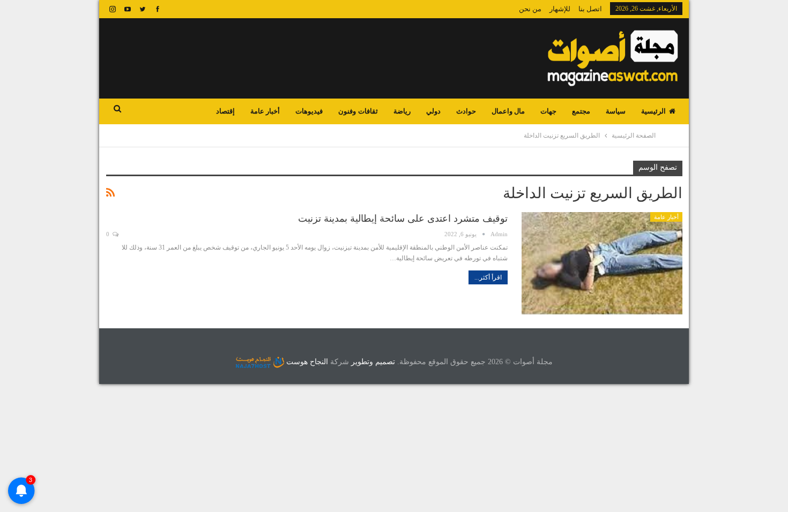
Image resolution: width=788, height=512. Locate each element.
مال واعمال (508, 111)
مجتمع (581, 111)
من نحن (530, 9)
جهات (548, 111)
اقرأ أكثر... (488, 277)
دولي (433, 111)
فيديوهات (309, 111)
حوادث (466, 111)
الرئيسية (653, 111)
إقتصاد (225, 111)
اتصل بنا (590, 9)
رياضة (402, 111)
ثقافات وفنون (357, 111)
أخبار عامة (265, 111)
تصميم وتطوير (373, 362)
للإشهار (559, 9)
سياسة (616, 111)
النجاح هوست (306, 362)
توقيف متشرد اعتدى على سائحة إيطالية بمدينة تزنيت (403, 218)
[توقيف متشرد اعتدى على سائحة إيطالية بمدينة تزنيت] (602, 263)
